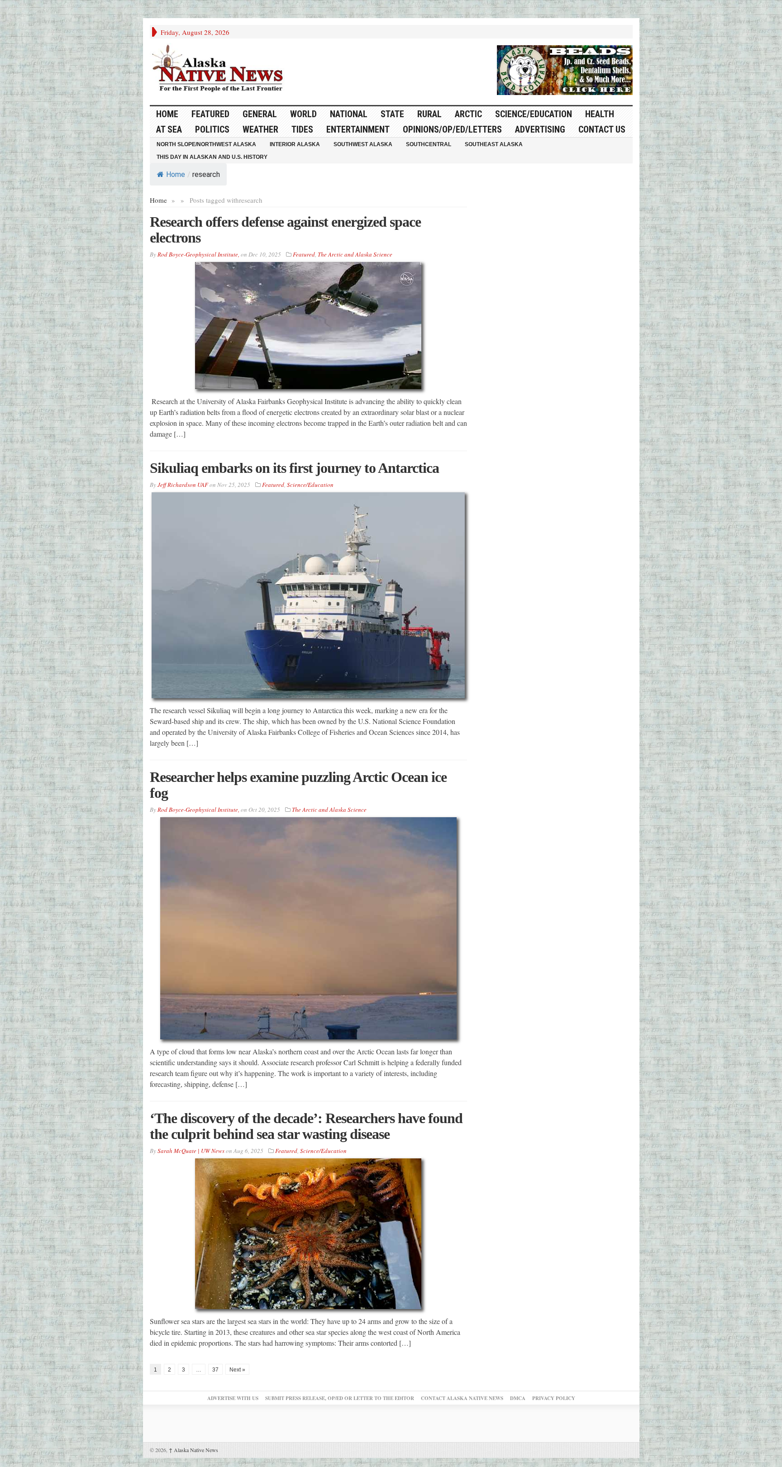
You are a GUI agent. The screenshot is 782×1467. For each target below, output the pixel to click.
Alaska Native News (193, 1449)
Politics (212, 129)
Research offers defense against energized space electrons (285, 230)
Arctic (468, 114)
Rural (429, 114)
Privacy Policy (553, 1398)
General (260, 114)
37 (215, 1370)
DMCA (517, 1398)
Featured (210, 114)
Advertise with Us (232, 1398)
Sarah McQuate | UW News (190, 1151)
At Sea (169, 129)
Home (175, 174)
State (392, 114)
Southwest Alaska (363, 144)
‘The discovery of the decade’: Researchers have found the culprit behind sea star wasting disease (306, 1126)
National (348, 114)
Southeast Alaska (494, 144)
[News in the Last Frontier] (220, 69)
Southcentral (428, 144)
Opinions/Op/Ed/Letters (452, 129)
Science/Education (533, 114)
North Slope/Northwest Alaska (206, 144)
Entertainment (358, 129)
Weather (260, 129)
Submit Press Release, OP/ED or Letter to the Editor (339, 1398)
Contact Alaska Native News (462, 1398)
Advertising (540, 129)
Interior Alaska (295, 144)
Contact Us (601, 129)
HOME (167, 114)
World (303, 114)
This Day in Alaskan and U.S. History (212, 157)
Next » (237, 1370)
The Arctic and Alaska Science (355, 254)
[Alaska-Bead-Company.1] (565, 68)
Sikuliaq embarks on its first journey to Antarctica (294, 468)
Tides (302, 129)
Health (599, 114)
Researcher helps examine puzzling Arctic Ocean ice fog (298, 785)
